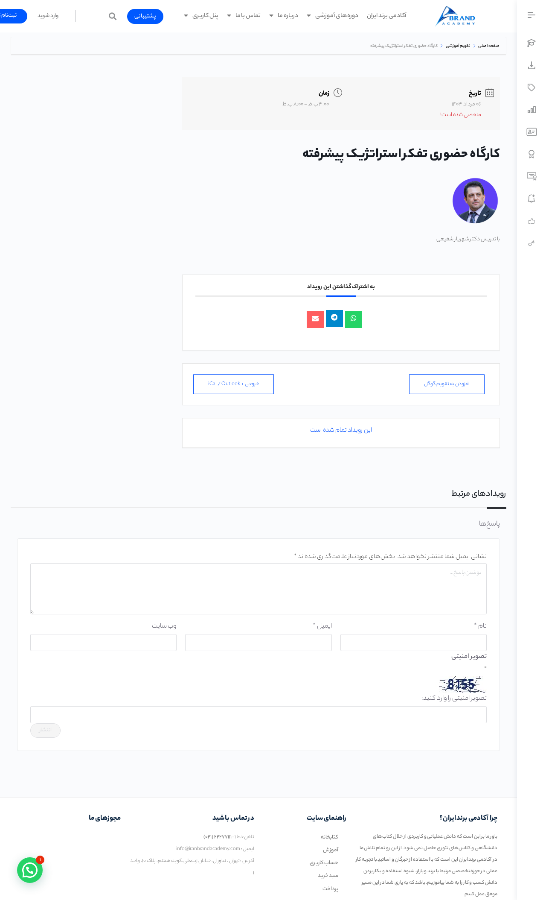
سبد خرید (328, 875)
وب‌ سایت (164, 626)
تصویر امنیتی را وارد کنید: (454, 698)
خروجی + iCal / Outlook (233, 384)
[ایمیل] (315, 319)
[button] (145, 16)
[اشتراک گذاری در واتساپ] (353, 319)
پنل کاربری (205, 16)
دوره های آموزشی (337, 16)
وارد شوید (48, 16)
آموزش (330, 850)
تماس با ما (248, 16)
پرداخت (330, 889)
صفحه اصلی (488, 46)
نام (480, 626)
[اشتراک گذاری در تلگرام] (334, 318)
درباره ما (288, 16)
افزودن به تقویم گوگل (447, 384)
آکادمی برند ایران (387, 16)
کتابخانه (329, 837)
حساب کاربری (324, 863)
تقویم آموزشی (458, 46)
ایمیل (322, 626)
